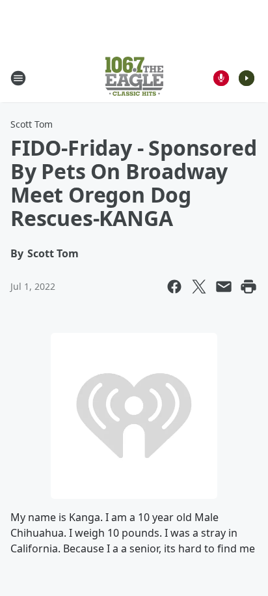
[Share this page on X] (199, 286)
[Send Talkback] (221, 78)
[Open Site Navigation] (18, 78)
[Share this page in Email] (224, 286)
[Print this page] (248, 286)
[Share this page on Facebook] (174, 286)
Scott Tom (31, 124)
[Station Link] (134, 78)
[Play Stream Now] (246, 78)
